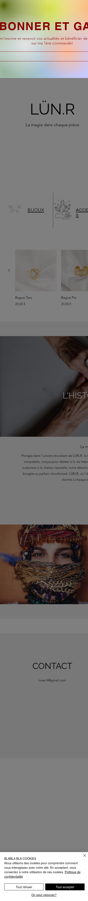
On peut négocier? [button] (44, 895)
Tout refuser (24, 887)
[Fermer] (82, 858)
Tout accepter (65, 887)
